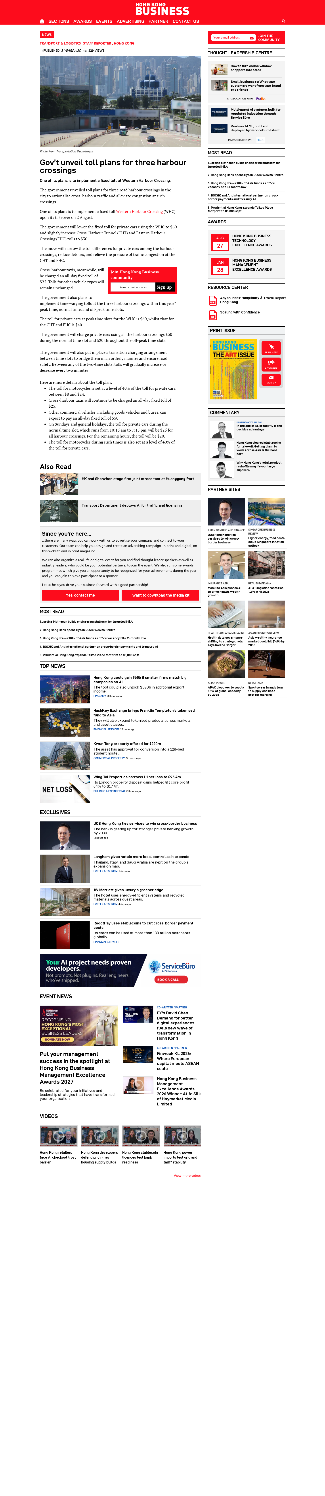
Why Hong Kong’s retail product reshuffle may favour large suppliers (259, 466)
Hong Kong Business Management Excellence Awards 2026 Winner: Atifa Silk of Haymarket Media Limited (179, 1091)
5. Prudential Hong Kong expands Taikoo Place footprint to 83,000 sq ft (90, 655)
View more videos (187, 1176)
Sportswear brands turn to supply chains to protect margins (265, 691)
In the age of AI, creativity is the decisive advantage (259, 427)
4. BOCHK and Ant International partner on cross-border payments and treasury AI (99, 646)
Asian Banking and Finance (226, 530)
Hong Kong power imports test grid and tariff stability (180, 1157)
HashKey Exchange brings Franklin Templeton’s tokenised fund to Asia (144, 712)
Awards (82, 21)
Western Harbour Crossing (140, 211)
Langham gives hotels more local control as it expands (141, 857)
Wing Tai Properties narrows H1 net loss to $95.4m (137, 777)
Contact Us (186, 21)
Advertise (271, 368)
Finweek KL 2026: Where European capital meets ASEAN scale (178, 1061)
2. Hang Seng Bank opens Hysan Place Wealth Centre (77, 630)
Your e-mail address (226, 37)
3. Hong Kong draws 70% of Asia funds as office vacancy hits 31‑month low (93, 638)
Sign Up (271, 383)
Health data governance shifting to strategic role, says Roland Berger (225, 641)
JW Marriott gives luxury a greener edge (128, 890)
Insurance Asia (218, 583)
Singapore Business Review (261, 531)
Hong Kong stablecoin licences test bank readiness (140, 1157)
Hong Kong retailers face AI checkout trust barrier (58, 1157)
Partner (158, 21)
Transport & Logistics (60, 43)
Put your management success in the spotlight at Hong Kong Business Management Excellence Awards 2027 (75, 1068)
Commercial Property (109, 758)
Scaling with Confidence (240, 312)
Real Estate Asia (259, 583)
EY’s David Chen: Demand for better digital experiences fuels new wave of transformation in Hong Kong (175, 1026)
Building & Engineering (109, 791)
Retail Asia (255, 682)
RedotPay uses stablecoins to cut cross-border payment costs (143, 925)
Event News (56, 996)
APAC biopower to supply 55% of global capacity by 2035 (226, 691)
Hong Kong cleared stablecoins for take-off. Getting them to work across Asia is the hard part (259, 448)
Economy (100, 696)
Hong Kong (124, 43)
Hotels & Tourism (106, 871)
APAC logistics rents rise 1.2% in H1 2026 (265, 589)
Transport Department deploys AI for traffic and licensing (132, 505)
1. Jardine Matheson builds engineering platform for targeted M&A (86, 621)
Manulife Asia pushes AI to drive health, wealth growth (224, 591)
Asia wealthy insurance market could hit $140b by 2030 (266, 641)
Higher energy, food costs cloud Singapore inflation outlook (266, 541)
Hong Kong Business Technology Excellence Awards (252, 240)
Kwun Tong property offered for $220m (127, 744)
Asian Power (216, 682)
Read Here (271, 352)
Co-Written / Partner (172, 1007)
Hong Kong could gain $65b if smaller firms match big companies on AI (140, 679)
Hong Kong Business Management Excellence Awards (252, 264)
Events (104, 21)
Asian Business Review (263, 633)
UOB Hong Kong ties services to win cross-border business (145, 823)
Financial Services (106, 729)
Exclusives (55, 812)
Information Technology (249, 422)
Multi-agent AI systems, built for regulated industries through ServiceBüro (256, 113)
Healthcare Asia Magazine (226, 633)
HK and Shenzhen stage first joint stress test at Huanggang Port (138, 479)
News (47, 35)
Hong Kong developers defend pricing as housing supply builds (99, 1157)
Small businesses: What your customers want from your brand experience (256, 85)
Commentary (224, 412)
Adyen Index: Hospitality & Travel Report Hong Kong (253, 300)
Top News (52, 666)
